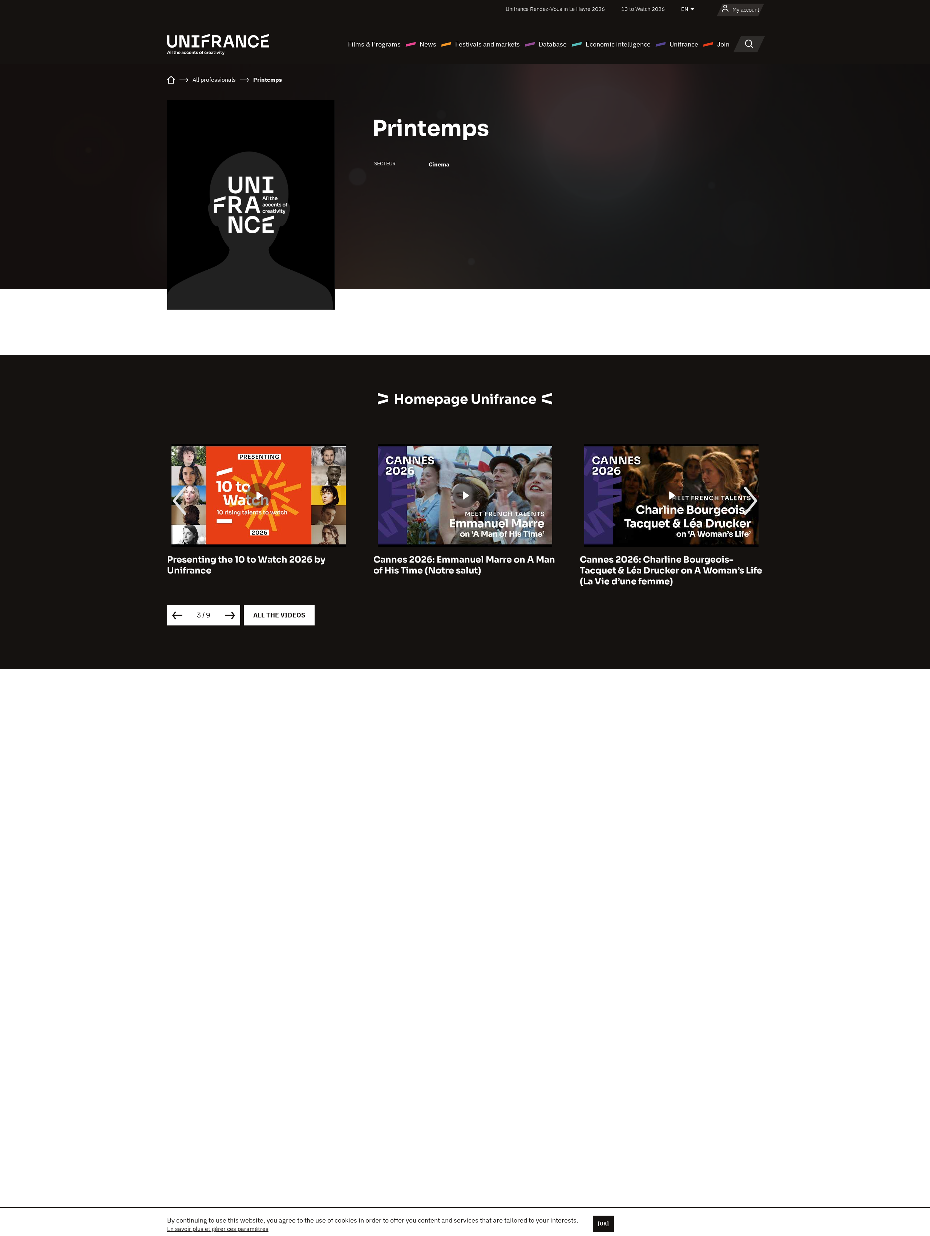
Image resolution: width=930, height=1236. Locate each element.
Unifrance (684, 44)
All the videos (279, 615)
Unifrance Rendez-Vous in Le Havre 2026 (555, 8)
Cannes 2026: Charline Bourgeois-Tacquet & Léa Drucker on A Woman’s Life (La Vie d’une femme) (671, 570)
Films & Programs (374, 44)
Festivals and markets (487, 44)
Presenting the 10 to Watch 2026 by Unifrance (246, 565)
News (428, 44)
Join (723, 44)
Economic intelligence (618, 44)
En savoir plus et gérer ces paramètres (217, 1228)
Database (553, 44)
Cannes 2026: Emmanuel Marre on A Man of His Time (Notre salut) (464, 565)
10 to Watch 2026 (643, 8)
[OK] (603, 1223)
